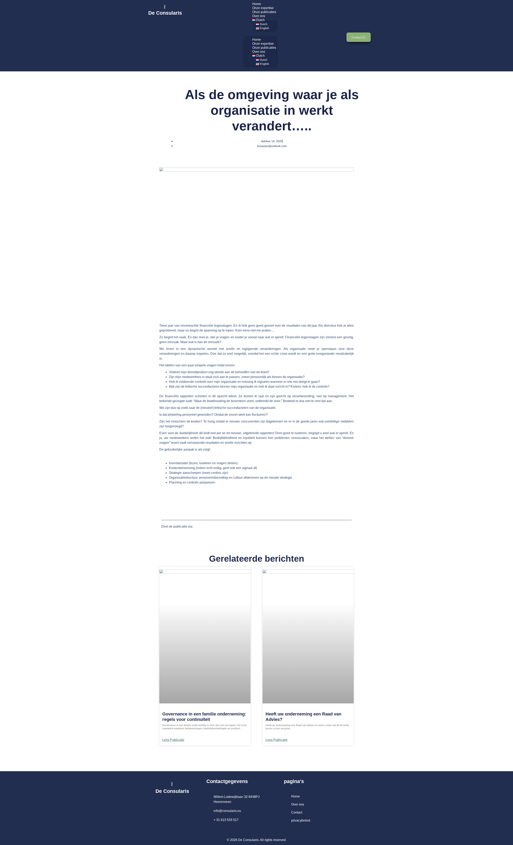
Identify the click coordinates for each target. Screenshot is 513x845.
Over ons (258, 16)
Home (256, 4)
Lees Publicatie (173, 740)
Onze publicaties (264, 12)
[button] (260, 36)
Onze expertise (263, 8)
